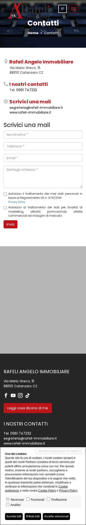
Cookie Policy (47, 490)
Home (33, 33)
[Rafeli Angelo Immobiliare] (29, 10)
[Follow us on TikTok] (28, 395)
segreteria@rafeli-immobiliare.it (36, 107)
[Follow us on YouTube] (14, 395)
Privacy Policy (16, 202)
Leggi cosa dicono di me (27, 408)
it (62, 8)
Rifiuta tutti (33, 516)
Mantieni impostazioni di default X (60, 451)
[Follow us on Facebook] (7, 395)
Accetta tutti (13, 516)
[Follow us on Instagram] (21, 395)
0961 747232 (26, 90)
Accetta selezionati (56, 516)
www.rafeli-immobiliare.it (30, 112)
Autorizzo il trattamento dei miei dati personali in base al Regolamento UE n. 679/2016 (45, 198)
